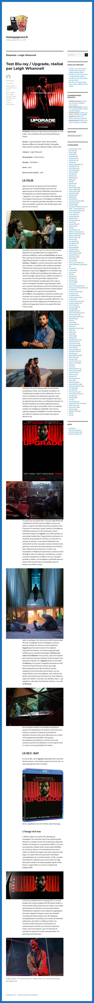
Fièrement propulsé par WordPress (28, 995)
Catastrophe (72, 193)
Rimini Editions (73, 355)
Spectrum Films (73, 378)
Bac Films (72, 174)
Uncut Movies (73, 401)
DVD (70, 228)
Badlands (71, 176)
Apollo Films (72, 160)
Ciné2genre (72, 195)
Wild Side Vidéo (73, 411)
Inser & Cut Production (75, 286)
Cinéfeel (71, 197)
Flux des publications (75, 430)
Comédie (71, 205)
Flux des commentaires (76, 432)
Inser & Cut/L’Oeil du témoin (77, 288)
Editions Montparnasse (76, 234)
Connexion (72, 428)
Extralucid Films (73, 253)
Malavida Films (73, 311)
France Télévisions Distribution (78, 264)
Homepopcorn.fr (17, 37)
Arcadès (71, 162)
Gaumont (71, 270)
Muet (70, 320)
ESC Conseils (72, 241)
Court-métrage (73, 212)
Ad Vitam (71, 154)
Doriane (71, 222)
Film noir (71, 261)
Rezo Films (72, 353)
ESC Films (72, 245)
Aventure (71, 172)
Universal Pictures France (76, 403)
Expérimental (73, 251)
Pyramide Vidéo (73, 351)
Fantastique (72, 257)
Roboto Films (73, 357)
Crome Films (72, 214)
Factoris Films (73, 255)
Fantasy (71, 259)
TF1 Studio (72, 388)
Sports (71, 380)
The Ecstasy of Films (75, 394)
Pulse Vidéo (72, 347)
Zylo (70, 415)
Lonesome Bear (73, 307)
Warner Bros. (73, 407)
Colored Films (73, 203)
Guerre (71, 272)
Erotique (71, 239)
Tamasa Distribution (75, 386)
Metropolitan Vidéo (74, 316)
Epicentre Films (73, 237)
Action (71, 153)
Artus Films (72, 170)
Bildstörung (72, 178)
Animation (72, 156)
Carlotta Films (73, 191)
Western (71, 409)
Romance (71, 359)
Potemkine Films (74, 340)
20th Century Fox (74, 149)
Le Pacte (71, 299)
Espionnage (72, 247)
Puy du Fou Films (74, 349)
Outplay (71, 326)
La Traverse (72, 293)
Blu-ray (8, 92)
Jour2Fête (72, 289)
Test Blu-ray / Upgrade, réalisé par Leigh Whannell (34, 66)
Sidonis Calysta (73, 370)
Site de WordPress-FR (75, 434)
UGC (70, 399)
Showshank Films (74, 369)
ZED (70, 413)
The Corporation (74, 392)
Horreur (71, 282)
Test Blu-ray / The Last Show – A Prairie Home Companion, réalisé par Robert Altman (78, 70)
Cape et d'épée (73, 189)
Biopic (71, 180)
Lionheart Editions (74, 303)
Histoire (71, 276)
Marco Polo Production (75, 313)
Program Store (73, 343)
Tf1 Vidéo (71, 390)
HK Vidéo (71, 278)
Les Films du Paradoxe (75, 301)
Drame (71, 226)
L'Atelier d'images (74, 291)
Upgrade (8, 100)
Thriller (71, 397)
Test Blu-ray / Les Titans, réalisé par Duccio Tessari (78, 103)
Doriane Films (73, 224)
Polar (70, 334)
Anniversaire (72, 158)
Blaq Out (71, 183)
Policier (71, 336)
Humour (71, 284)
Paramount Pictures (75, 328)
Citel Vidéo (72, 199)
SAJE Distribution (74, 361)
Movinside (72, 318)
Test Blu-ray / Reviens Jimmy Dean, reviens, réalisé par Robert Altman (78, 84)
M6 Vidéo (72, 309)
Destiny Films (73, 216)
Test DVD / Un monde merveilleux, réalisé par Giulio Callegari (78, 109)
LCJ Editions (72, 295)
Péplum (71, 332)
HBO (70, 274)
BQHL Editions (73, 187)
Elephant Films (73, 235)
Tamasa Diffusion (74, 384)
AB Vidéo (71, 151)
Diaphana (72, 218)
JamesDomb (10, 80)
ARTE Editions (73, 168)
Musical (71, 322)
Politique (71, 338)
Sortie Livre (72, 374)
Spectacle (71, 376)
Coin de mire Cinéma (75, 201)
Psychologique (73, 345)
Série (70, 365)
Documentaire (73, 220)
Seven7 (71, 367)
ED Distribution (73, 230)
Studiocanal (72, 382)
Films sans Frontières (75, 262)
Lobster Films (73, 305)
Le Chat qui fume (74, 297)
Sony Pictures (73, 372)
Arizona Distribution (75, 164)
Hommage (72, 280)
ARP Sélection (73, 166)
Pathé (70, 330)
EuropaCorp (72, 249)
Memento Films (73, 315)
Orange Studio (73, 324)
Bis (70, 181)
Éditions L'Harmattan (75, 232)
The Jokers (72, 396)
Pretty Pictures (73, 342)
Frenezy (71, 268)
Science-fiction (10, 86)
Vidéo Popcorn (73, 405)
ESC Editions (72, 243)
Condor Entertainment (75, 210)
